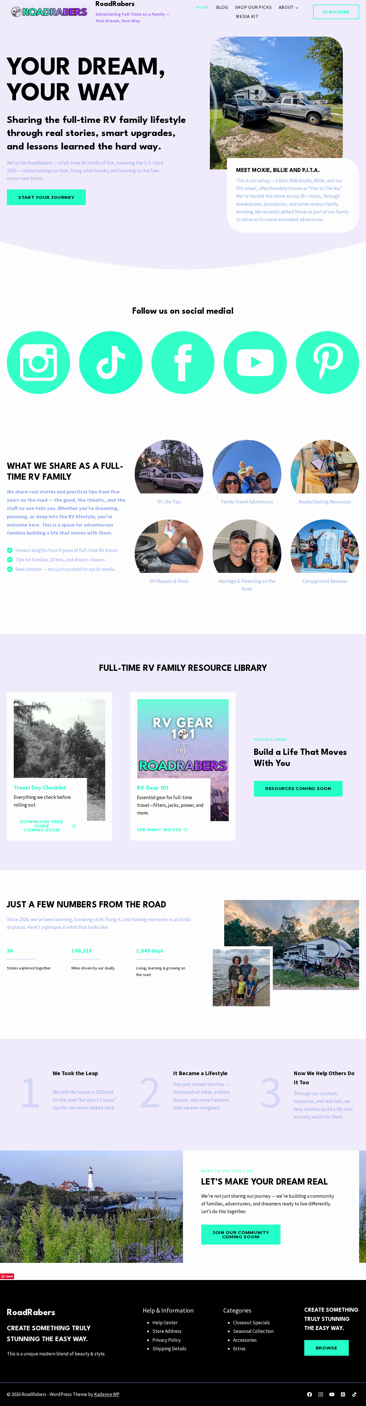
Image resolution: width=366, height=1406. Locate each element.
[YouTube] (332, 1394)
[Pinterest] (343, 1394)
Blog (222, 7)
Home (202, 7)
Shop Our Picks (253, 7)
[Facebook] (310, 1394)
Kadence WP (107, 1394)
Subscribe (336, 12)
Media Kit (247, 16)
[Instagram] (321, 1394)
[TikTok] (354, 1394)
